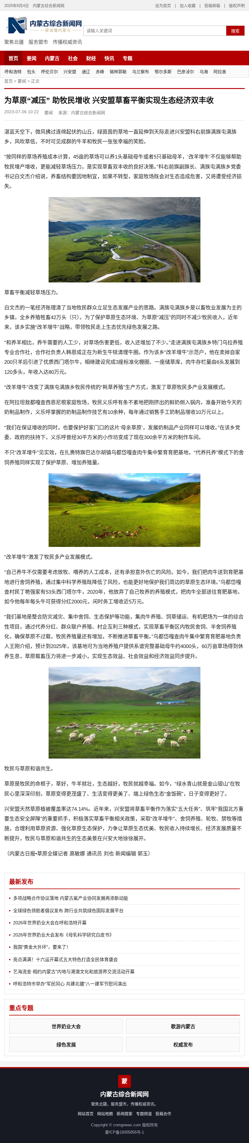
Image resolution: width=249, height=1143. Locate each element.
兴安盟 (69, 71)
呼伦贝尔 (49, 71)
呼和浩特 (13, 71)
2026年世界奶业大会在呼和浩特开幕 (50, 922)
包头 (31, 71)
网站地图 (105, 1113)
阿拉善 (219, 71)
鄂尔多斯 (163, 71)
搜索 (235, 31)
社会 (73, 58)
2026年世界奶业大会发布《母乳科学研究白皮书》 (63, 934)
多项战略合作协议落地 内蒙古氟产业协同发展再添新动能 (70, 898)
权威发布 (183, 1044)
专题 (127, 58)
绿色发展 (66, 1044)
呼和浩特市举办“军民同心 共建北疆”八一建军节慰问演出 (70, 983)
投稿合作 (163, 1113)
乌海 (204, 71)
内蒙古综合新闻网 (88, 112)
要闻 (31, 58)
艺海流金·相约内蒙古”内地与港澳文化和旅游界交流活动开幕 (74, 971)
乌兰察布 (140, 71)
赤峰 (100, 71)
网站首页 (86, 1113)
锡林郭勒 (118, 71)
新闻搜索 (124, 1113)
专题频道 (144, 1113)
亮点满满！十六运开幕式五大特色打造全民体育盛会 (65, 959)
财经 (91, 58)
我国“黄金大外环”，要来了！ (42, 947)
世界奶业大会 (66, 1026)
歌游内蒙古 (183, 1026)
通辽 (86, 71)
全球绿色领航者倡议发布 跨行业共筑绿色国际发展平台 (68, 910)
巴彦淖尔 (185, 71)
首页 (13, 58)
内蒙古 (52, 58)
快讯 (109, 58)
